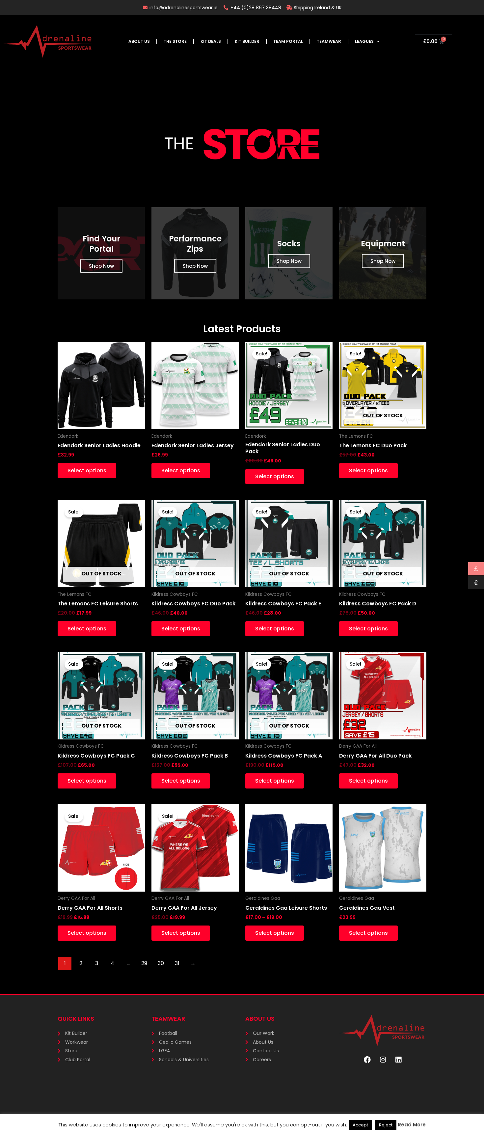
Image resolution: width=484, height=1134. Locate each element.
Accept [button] (360, 1125)
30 (161, 963)
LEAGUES (364, 41)
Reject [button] (385, 1125)
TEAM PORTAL (288, 41)
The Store (175, 41)
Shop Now (101, 266)
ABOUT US (139, 41)
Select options (86, 470)
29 (144, 963)
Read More (412, 1124)
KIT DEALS (211, 41)
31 (177, 963)
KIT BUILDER (247, 41)
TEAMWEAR (329, 41)
